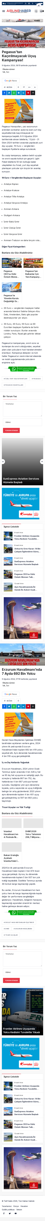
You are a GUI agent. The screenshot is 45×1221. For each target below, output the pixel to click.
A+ (29, 87)
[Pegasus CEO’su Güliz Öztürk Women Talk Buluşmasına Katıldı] (22, 574)
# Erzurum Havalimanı (23, 930)
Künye (16, 1207)
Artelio (37, 1202)
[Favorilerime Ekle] (18, 87)
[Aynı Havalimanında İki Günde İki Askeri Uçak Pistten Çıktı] (22, 587)
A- (35, 87)
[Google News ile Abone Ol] (11, 80)
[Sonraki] (41, 461)
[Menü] (3, 11)
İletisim (19, 1210)
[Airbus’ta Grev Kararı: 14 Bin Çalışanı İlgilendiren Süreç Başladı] (22, 548)
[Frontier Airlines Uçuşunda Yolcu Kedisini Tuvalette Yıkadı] (22, 536)
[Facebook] (4, 1214)
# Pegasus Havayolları (13, 385)
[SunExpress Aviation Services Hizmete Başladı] (22, 461)
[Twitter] (10, 1214)
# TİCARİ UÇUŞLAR (11, 936)
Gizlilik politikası (8, 1210)
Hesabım (24, 1207)
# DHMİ (6, 930)
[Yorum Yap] (24, 87)
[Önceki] (3, 461)
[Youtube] (16, 1214)
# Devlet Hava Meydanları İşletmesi (19, 923)
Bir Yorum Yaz (10, 396)
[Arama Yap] (36, 11)
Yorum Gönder (11, 430)
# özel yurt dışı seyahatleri (15, 379)
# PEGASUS (36, 379)
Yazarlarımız (7, 1207)
